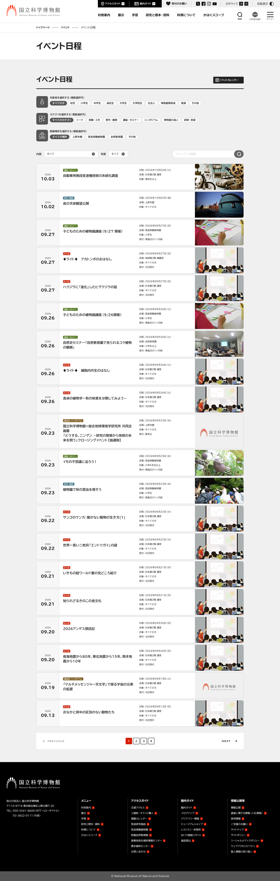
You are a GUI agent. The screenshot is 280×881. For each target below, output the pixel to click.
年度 (103, 154)
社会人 (151, 103)
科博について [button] (186, 15)
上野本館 (77, 137)
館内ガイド (145, 3)
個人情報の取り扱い (241, 851)
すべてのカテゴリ (61, 120)
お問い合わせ (138, 851)
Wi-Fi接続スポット (191, 835)
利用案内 (86, 807)
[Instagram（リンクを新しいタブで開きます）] (209, 4)
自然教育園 (117, 137)
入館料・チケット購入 (142, 813)
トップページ (43, 27)
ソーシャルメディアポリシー (245, 840)
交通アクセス (138, 807)
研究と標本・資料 (90, 824)
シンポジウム (151, 120)
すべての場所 (59, 137)
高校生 (110, 103)
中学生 (97, 103)
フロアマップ (187, 813)
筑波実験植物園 (96, 137)
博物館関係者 (168, 103)
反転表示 (262, 3)
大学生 (123, 103)
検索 (240, 19)
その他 (195, 103)
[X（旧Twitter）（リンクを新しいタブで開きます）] (198, 4)
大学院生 (137, 103)
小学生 (84, 103)
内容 (38, 154)
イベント (65, 27)
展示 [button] (121, 15)
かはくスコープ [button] (213, 15)
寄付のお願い (179, 3)
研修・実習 (190, 120)
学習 (83, 818)
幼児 (72, 103)
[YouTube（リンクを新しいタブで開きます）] (215, 3)
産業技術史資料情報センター (146, 840)
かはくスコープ (89, 835)
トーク (80, 120)
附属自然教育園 (139, 834)
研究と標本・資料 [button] (157, 15)
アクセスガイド (112, 3)
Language (255, 19)
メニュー (270, 19)
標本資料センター (140, 846)
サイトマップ (237, 829)
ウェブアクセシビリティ (243, 846)
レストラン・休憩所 (191, 829)
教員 (183, 103)
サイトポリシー (238, 835)
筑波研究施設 (138, 824)
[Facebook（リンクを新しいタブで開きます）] (203, 4)
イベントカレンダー (229, 80)
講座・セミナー (131, 120)
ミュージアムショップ (192, 824)
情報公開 (236, 807)
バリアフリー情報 (190, 818)
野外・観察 (111, 120)
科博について (88, 829)
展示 (83, 813)
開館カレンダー (139, 818)
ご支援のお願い (239, 824)
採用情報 (236, 818)
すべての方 (58, 103)
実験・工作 (94, 120)
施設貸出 (186, 840)
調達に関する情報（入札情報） (247, 813)
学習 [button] (135, 15)
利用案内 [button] (104, 15)
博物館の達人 (171, 120)
